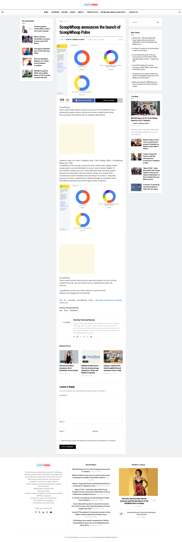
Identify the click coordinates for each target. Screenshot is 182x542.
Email (62, 431)
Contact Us (133, 12)
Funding (135, 113)
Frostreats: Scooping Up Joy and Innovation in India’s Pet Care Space (151, 187)
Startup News (74, 310)
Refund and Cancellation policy (113, 12)
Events (72, 12)
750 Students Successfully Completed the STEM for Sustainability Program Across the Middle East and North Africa (145, 76)
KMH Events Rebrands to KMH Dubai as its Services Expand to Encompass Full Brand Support (144, 84)
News (46, 12)
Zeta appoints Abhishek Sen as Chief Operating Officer (42, 51)
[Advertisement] (77, 139)
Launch (67, 21)
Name (62, 422)
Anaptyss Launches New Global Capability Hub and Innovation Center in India (112, 368)
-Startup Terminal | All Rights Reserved (106, 537)
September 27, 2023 (110, 373)
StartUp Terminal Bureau (75, 39)
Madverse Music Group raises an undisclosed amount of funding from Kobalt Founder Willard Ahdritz (151, 144)
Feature (64, 12)
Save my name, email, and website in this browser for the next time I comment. (89, 440)
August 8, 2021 (92, 39)
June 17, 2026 (136, 125)
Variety (81, 12)
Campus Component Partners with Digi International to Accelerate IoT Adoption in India (151, 158)
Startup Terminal (74, 537)
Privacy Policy (92, 12)
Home (61, 21)
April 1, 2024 (63, 373)
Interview (55, 12)
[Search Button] (158, 22)
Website (95, 431)
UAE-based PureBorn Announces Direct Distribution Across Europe (68, 368)
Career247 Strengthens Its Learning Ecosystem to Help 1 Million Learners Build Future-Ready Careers (145, 67)
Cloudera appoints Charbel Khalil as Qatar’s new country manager (42, 29)
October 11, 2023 (87, 375)
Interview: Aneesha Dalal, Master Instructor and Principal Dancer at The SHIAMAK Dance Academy (134, 500)
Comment (63, 395)
